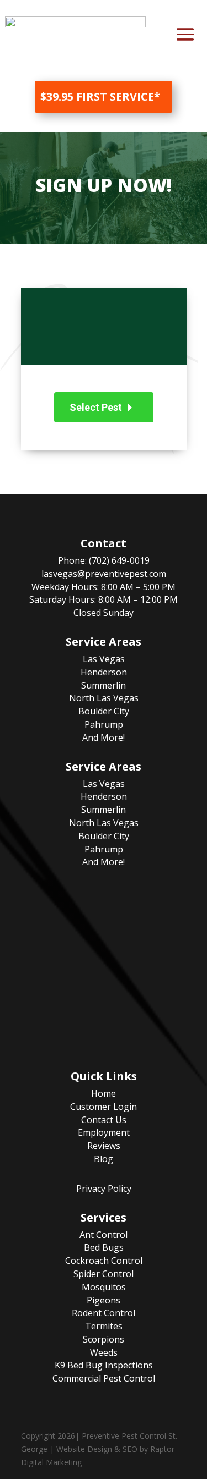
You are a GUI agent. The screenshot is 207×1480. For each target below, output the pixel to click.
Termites (104, 1326)
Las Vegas (104, 659)
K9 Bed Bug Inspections (104, 1365)
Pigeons (103, 1300)
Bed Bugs (104, 1247)
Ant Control (103, 1235)
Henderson (104, 672)
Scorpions (103, 1339)
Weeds (104, 1352)
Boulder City (103, 711)
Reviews (103, 1146)
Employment (104, 1132)
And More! (103, 737)
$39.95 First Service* (100, 96)
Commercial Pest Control (103, 1378)
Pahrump (103, 724)
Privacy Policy (103, 1188)
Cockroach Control (103, 1261)
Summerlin (103, 685)
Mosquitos (104, 1287)
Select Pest (96, 407)
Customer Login (103, 1107)
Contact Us (103, 1120)
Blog (103, 1159)
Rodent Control (103, 1313)
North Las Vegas (104, 698)
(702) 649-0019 (119, 560)
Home (103, 1093)
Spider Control (103, 1274)
